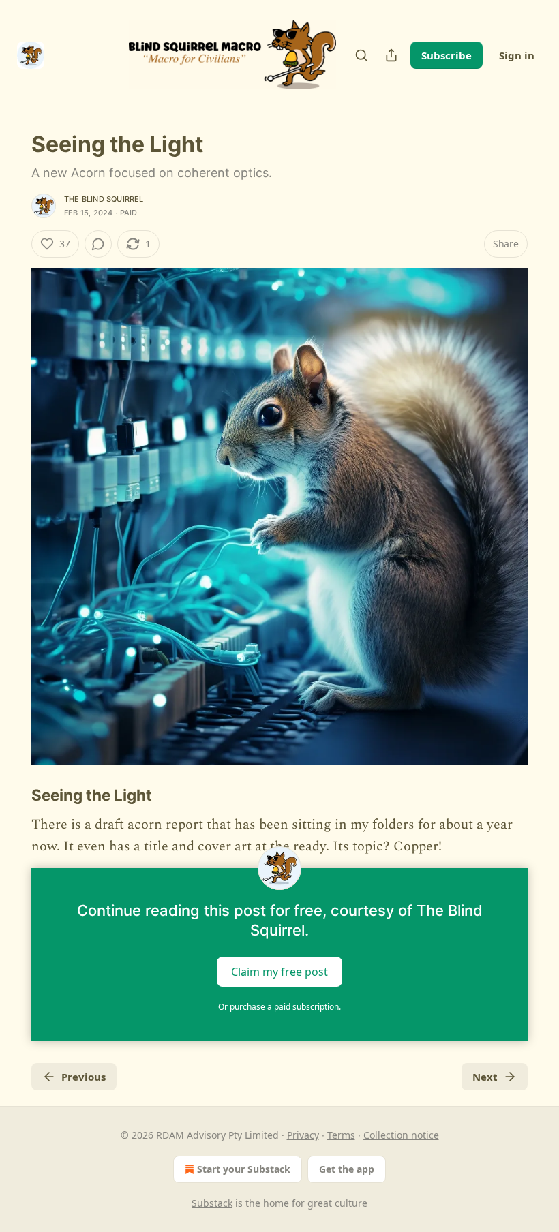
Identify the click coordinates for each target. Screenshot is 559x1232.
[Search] (361, 55)
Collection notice (401, 1134)
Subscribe (446, 55)
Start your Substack (243, 1168)
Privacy (303, 1134)
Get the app (346, 1168)
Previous (83, 1076)
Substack (212, 1203)
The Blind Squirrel (104, 199)
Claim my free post (279, 971)
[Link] (12, 795)
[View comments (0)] (98, 244)
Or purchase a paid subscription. (279, 1007)
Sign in (516, 55)
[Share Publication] (391, 55)
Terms (341, 1134)
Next (485, 1076)
